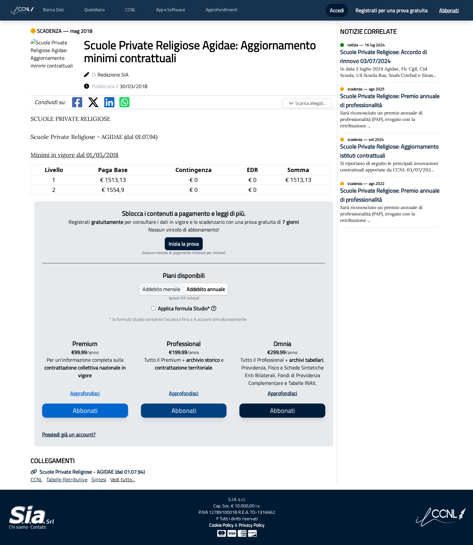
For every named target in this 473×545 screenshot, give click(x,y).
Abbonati (449, 10)
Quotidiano (94, 9)
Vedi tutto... (122, 479)
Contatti (38, 527)
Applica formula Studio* (182, 308)
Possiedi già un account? (69, 434)
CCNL (130, 9)
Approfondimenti (221, 9)
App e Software (170, 9)
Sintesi (99, 479)
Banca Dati (53, 9)
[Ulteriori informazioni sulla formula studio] (213, 308)
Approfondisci (85, 393)
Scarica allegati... (310, 103)
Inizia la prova (184, 244)
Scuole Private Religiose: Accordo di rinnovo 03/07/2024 (383, 56)
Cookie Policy (221, 525)
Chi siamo (18, 527)
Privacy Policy (251, 525)
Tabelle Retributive (67, 479)
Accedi (337, 10)
